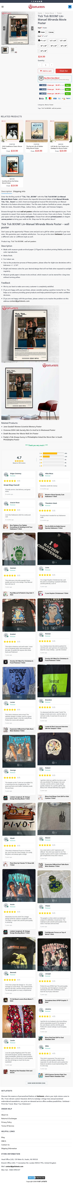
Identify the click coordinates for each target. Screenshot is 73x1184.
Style (40, 28)
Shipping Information (9, 1148)
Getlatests (58, 234)
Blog (3, 1137)
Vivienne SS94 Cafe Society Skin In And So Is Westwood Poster (29, 430)
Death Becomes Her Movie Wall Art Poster (20, 433)
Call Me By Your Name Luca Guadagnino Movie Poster (60, 147)
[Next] (32, 28)
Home (40, 13)
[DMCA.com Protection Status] (36, 1177)
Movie (47, 105)
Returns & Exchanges (9, 1118)
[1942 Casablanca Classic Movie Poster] (12, 131)
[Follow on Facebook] (31, 1)
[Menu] (2, 6)
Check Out (64, 71)
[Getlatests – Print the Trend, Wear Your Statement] (36, 6)
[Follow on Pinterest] (39, 1)
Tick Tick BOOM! (46, 108)
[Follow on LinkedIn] (41, 1)
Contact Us (5, 1144)
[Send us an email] (37, 1)
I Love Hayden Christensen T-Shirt (56, 593)
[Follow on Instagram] (33, 1)
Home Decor (49, 13)
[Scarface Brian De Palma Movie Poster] (12, 166)
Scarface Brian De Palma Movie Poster (10, 182)
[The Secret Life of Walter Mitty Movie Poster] (36, 131)
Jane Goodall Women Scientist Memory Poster (22, 426)
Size (39, 36)
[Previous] (4, 28)
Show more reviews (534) (36, 1083)
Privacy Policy (6, 1122)
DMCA (3, 1141)
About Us (4, 1114)
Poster (59, 13)
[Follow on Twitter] (35, 1)
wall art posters (56, 108)
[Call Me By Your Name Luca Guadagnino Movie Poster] (61, 131)
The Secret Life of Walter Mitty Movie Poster (34, 147)
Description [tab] (6, 191)
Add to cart (47, 71)
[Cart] (70, 6)
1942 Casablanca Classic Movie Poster (12, 147)
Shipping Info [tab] (19, 191)
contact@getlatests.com (19, 301)
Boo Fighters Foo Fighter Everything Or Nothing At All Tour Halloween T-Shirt (21, 527)
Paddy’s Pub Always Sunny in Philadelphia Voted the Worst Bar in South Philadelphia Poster (32, 438)
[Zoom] (4, 43)
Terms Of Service (7, 1126)
